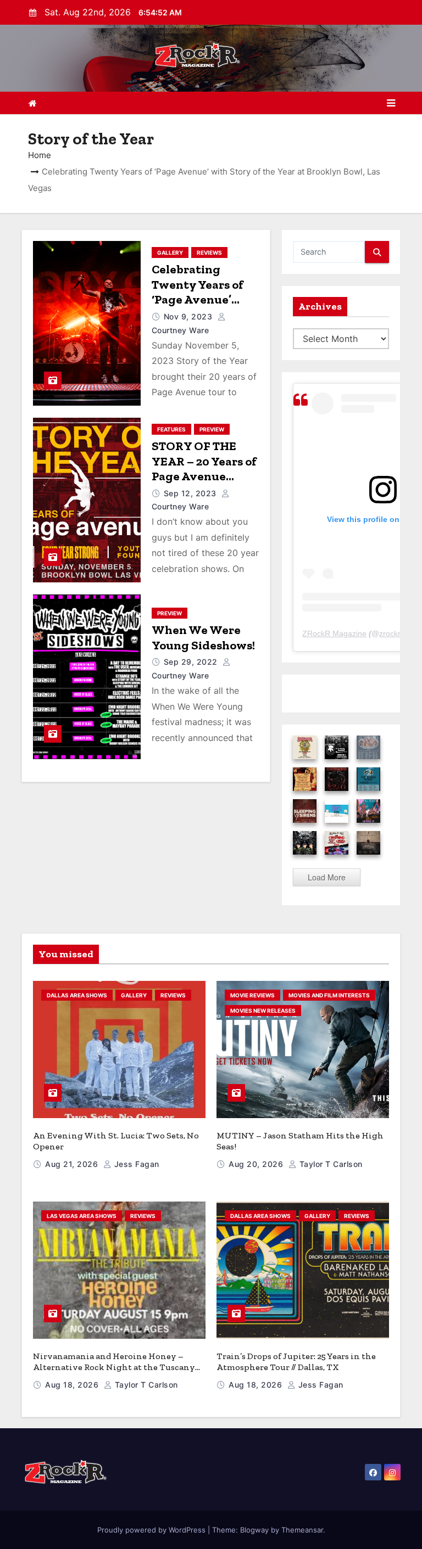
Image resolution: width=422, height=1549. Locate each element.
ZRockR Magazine (334, 633)
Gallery (170, 252)
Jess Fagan (135, 1164)
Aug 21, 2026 (73, 1164)
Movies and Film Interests (329, 995)
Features (171, 429)
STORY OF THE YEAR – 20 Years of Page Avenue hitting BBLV (204, 469)
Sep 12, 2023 (191, 493)
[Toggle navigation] (391, 103)
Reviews (209, 252)
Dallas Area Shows (77, 995)
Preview (211, 429)
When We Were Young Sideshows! (203, 637)
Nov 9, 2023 (189, 316)
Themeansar (302, 1529)
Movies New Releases (263, 1010)
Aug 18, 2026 (73, 1384)
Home (39, 155)
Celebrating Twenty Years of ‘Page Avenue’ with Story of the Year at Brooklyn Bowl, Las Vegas (200, 307)
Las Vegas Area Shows (81, 1216)
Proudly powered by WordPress (152, 1529)
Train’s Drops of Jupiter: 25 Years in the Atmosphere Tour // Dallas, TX (296, 1361)
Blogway (254, 1529)
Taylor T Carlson (330, 1164)
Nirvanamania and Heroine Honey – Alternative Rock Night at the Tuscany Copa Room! (114, 1367)
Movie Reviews (252, 995)
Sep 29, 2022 (192, 661)
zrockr (390, 633)
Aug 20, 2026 (257, 1164)
